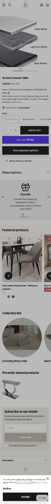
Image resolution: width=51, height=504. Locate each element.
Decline (7, 488)
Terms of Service (23, 482)
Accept (25, 496)
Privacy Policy (42, 482)
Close (47, 478)
